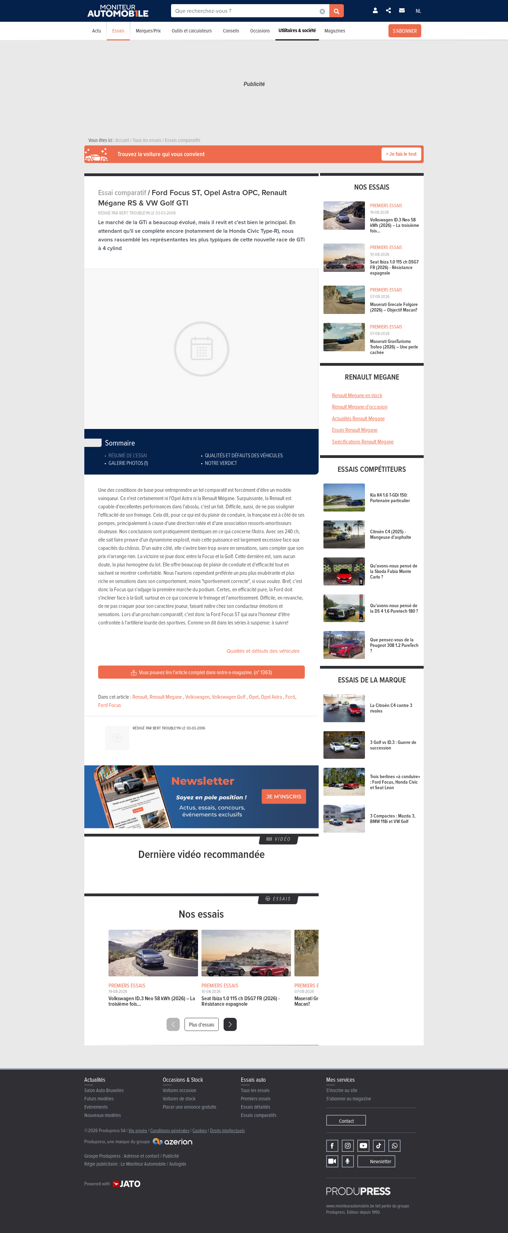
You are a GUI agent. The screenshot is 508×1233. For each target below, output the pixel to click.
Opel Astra (271, 696)
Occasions (260, 30)
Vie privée (138, 1130)
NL (418, 10)
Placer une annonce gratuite (189, 1106)
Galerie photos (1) (128, 463)
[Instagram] (348, 1146)
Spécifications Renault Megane (363, 441)
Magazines (334, 30)
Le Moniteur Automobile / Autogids (153, 1163)
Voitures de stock (179, 1098)
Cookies (199, 1130)
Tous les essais (255, 1090)
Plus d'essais (201, 1024)
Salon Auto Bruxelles (104, 1090)
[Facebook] (332, 1146)
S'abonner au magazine (348, 1098)
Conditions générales (169, 1130)
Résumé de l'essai (128, 455)
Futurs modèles (99, 1098)
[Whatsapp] (394, 1146)
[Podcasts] (348, 1161)
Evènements (96, 1106)
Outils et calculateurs (192, 30)
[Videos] (332, 1161)
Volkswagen (197, 696)
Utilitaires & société (297, 30)
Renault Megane (166, 696)
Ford (290, 696)
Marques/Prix (148, 30)
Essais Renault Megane (354, 429)
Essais (118, 30)
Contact (346, 1121)
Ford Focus (109, 705)
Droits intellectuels (227, 1130)
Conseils (231, 30)
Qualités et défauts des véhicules (244, 455)
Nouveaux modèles (102, 1115)
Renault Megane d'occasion (359, 406)
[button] (230, 1024)
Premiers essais (256, 1098)
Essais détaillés (255, 1106)
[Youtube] (363, 1146)
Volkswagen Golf (228, 696)
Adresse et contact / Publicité (151, 1155)
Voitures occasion (179, 1090)
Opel (253, 696)
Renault (139, 696)
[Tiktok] (379, 1146)
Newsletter (380, 1161)
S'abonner (405, 31)
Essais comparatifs (258, 1115)
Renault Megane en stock (357, 395)
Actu (96, 30)
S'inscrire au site (341, 1090)
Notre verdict (221, 463)
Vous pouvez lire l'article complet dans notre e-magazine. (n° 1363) (205, 672)
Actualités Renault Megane (358, 418)
